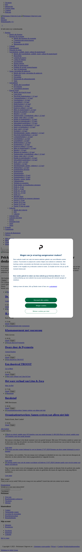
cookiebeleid (53, 286)
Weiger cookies (41, 305)
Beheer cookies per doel (41, 311)
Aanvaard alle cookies (41, 300)
